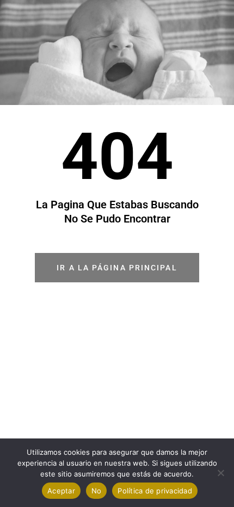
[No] (220, 472)
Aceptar (61, 490)
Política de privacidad (155, 490)
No (96, 490)
